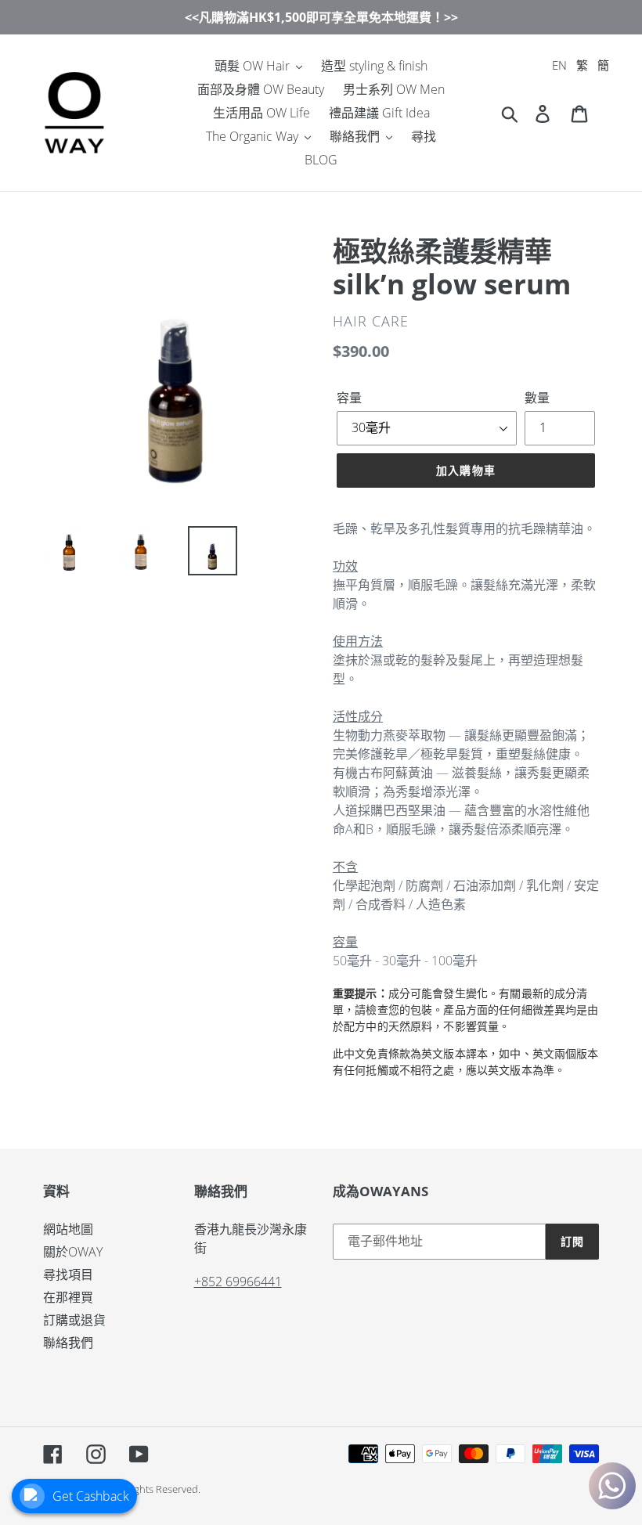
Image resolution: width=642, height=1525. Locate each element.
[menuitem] (559, 65)
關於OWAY (73, 1251)
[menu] (580, 65)
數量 (537, 397)
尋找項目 (68, 1274)
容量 (349, 397)
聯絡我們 (68, 1342)
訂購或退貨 (74, 1320)
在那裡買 (68, 1297)
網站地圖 (68, 1229)
